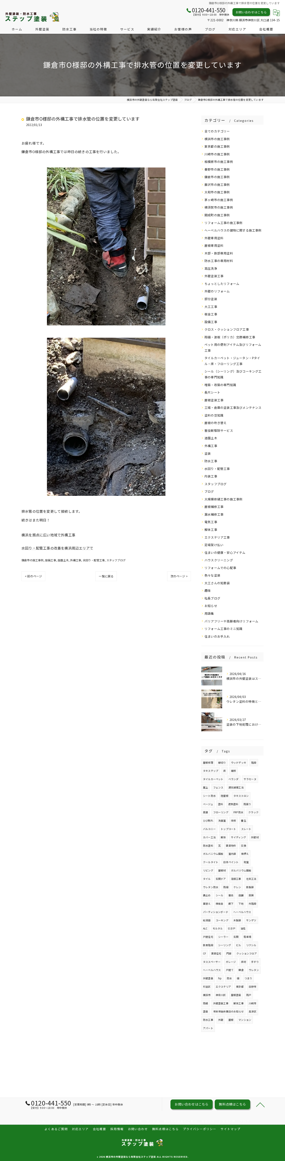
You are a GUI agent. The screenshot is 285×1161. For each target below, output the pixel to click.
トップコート (228, 829)
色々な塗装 (212, 575)
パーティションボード (215, 912)
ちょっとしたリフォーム (221, 283)
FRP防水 (238, 812)
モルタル (218, 928)
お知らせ (210, 605)
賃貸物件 (231, 845)
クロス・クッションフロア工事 (226, 329)
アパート (208, 1028)
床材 (243, 961)
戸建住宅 (208, 936)
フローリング (220, 812)
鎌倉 (240, 970)
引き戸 (232, 928)
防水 (229, 978)
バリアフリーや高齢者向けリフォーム (231, 621)
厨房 (251, 895)
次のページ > (179, 576)
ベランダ (233, 779)
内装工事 (210, 476)
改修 (233, 820)
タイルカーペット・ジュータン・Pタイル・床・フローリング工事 (232, 361)
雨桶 (205, 1003)
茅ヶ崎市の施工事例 (218, 200)
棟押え (245, 853)
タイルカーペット (213, 779)
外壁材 (255, 837)
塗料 (220, 804)
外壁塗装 (208, 978)
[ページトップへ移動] (260, 1104)
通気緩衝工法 (236, 787)
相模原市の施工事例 (218, 161)
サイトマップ (231, 1129)
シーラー (223, 936)
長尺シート (212, 392)
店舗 (240, 895)
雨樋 (225, 887)
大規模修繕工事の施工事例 (223, 499)
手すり (255, 961)
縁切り (222, 762)
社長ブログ (212, 598)
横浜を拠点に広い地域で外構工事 (48, 534)
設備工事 (50, 560)
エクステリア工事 (217, 537)
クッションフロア (246, 953)
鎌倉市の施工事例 (32, 560)
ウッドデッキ (238, 762)
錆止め (207, 895)
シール (219, 895)
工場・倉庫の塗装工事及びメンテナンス (233, 407)
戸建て (230, 970)
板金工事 (210, 314)
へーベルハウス (212, 970)
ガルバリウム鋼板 (241, 870)
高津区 (252, 1011)
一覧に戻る (106, 576)
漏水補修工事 (213, 514)
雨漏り (247, 804)
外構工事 (75, 560)
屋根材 (222, 870)
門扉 (228, 953)
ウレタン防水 (210, 887)
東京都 (240, 986)
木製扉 (237, 920)
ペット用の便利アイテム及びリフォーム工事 (232, 347)
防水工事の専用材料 (218, 260)
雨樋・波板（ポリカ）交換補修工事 (229, 337)
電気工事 (210, 522)
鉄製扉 (250, 887)
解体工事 (210, 529)
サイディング (238, 837)
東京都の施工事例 (217, 146)
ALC (205, 928)
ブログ (209, 491)
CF (204, 953)
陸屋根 (224, 795)
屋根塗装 (236, 995)
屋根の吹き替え (215, 423)
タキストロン (241, 795)
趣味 (207, 590)
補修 (233, 770)
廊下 (230, 903)
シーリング (224, 945)
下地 (240, 903)
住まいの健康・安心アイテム (225, 552)
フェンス (218, 787)
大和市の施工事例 (217, 192)
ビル (238, 945)
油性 (243, 928)
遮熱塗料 (233, 804)
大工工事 (210, 306)
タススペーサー (212, 961)
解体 (223, 837)
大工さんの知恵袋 (217, 583)
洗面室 (222, 820)
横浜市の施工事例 (217, 139)
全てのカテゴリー (217, 131)
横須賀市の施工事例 (218, 207)
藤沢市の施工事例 (217, 184)
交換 (243, 845)
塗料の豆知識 (213, 415)
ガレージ (231, 961)
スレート (246, 829)
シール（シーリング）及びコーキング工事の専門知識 (233, 374)
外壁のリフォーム (217, 291)
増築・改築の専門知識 (220, 385)
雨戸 (248, 995)
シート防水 (209, 795)
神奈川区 (221, 995)
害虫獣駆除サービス (218, 430)
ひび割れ (208, 820)
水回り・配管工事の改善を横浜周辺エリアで (57, 547)
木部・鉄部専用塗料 (218, 253)
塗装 (207, 453)
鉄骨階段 (208, 945)
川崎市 (252, 1003)
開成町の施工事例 (217, 215)
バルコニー (209, 829)
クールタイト (210, 862)
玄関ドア (221, 878)
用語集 (209, 613)
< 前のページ (33, 576)
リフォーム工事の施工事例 (223, 222)
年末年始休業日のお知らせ (228, 1011)
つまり (248, 978)
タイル (207, 878)
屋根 (230, 1019)
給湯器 (207, 920)
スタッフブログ (116, 560)
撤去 (230, 895)
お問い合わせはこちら (251, 12)
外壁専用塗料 (213, 238)
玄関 (235, 936)
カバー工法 (209, 837)
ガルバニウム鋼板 (213, 853)
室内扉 (232, 853)
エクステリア (223, 986)
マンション (244, 1019)
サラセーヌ (250, 779)
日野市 (252, 986)
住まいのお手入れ (217, 636)
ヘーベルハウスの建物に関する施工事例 (233, 230)
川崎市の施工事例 (217, 154)
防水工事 (210, 461)
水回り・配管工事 (94, 560)
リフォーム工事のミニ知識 (223, 628)
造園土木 (63, 560)
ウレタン (254, 970)
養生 (243, 820)
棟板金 (219, 903)
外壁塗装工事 (213, 276)
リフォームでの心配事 (220, 567)
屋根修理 (208, 762)
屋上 (205, 787)
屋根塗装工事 (213, 400)
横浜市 (207, 995)
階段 (253, 762)
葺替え (207, 903)
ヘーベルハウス (242, 912)
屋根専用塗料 (213, 245)
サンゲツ (251, 920)
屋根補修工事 (213, 506)
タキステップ (210, 770)
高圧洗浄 (210, 268)
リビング (208, 870)
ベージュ (208, 804)
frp (220, 978)
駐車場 (247, 936)
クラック (253, 812)
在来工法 (251, 878)
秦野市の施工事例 (217, 169)
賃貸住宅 (216, 953)
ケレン (237, 887)
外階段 (252, 903)
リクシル (251, 945)
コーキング (222, 920)
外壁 (220, 1019)
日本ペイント (230, 862)
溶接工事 (236, 878)
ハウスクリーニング (218, 560)
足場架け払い (213, 545)
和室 (246, 862)
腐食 (205, 812)
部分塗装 (210, 299)
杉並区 (207, 986)
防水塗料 (208, 845)
